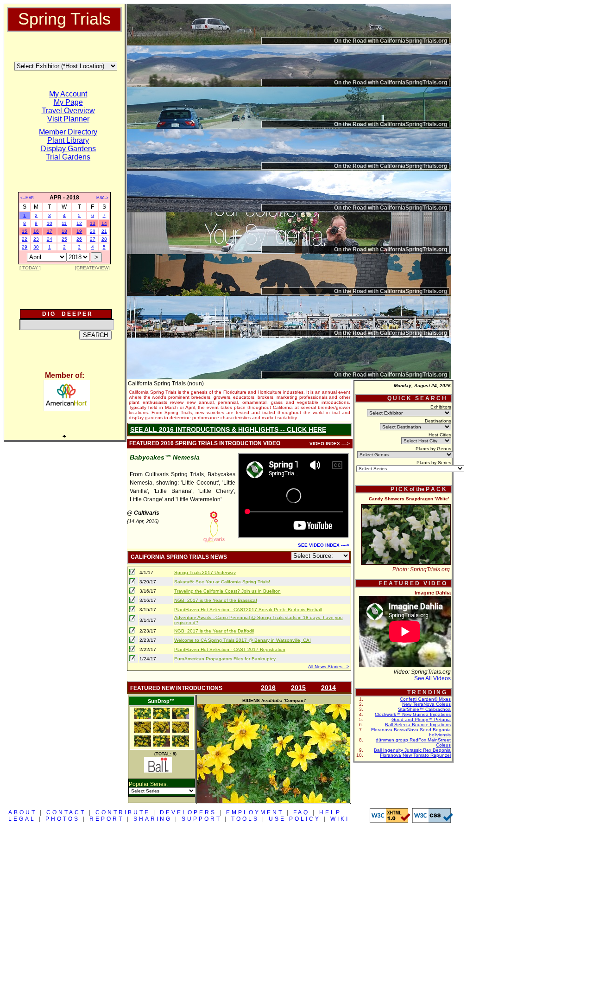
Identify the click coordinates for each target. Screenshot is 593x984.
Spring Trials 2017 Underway (205, 572)
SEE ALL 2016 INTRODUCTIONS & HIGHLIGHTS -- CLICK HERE (228, 429)
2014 (328, 687)
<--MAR (27, 198)
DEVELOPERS (188, 812)
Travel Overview (68, 111)
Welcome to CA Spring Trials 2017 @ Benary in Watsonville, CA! (242, 640)
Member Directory (68, 132)
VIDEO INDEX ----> (329, 443)
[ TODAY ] (30, 267)
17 (49, 231)
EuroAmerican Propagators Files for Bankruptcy (225, 658)
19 (79, 231)
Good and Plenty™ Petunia (421, 719)
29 (24, 246)
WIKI (339, 819)
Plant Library (68, 140)
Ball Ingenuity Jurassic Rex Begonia (412, 750)
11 (64, 223)
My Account (68, 94)
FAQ (301, 812)
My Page (68, 102)
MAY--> (102, 198)
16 (36, 231)
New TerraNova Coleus (426, 704)
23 (36, 239)
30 (36, 246)
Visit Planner (68, 119)
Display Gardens (68, 149)
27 (92, 239)
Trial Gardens (68, 157)
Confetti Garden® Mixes (425, 699)
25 (64, 239)
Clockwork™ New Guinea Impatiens (413, 714)
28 (104, 239)
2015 (298, 687)
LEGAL (22, 819)
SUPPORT (201, 819)
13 (92, 223)
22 (24, 239)
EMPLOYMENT (255, 812)
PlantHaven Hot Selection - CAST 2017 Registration (229, 649)
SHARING (152, 819)
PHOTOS (62, 819)
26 (79, 239)
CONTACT (66, 812)
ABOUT (22, 812)
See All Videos (432, 678)
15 (24, 231)
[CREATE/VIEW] (92, 267)
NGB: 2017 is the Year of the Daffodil (214, 630)
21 (104, 231)
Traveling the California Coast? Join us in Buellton (227, 591)
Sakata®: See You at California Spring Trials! (222, 581)
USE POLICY (295, 819)
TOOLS (245, 819)
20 (92, 231)
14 (104, 223)
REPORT (106, 819)
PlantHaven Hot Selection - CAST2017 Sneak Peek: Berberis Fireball (248, 609)
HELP (330, 812)
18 (64, 231)
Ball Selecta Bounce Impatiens (418, 724)
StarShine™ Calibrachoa (424, 709)
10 (49, 223)
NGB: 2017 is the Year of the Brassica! (215, 600)
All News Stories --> (328, 666)
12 (79, 223)
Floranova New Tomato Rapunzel (415, 755)
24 (49, 239)
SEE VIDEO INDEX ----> (323, 545)
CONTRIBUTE (122, 812)
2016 (268, 687)
